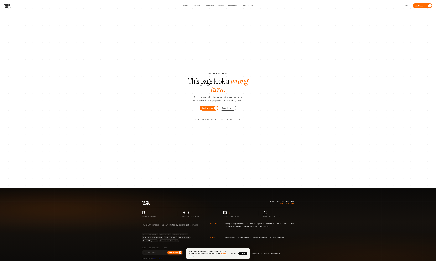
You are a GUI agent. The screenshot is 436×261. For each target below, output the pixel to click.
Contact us (248, 6)
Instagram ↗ (256, 253)
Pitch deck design (234, 226)
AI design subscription (277, 237)
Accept (242, 253)
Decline (233, 253)
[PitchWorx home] (8, 6)
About (185, 6)
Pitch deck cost (265, 226)
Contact (238, 119)
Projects (210, 6)
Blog (222, 119)
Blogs (279, 223)
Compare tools (243, 237)
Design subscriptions (259, 237)
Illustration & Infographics (168, 241)
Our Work (214, 119)
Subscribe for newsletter (154, 248)
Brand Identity (165, 234)
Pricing (221, 6)
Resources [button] (233, 6)
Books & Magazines (150, 241)
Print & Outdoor (184, 237)
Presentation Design (150, 234)
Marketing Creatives (179, 234)
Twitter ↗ (266, 253)
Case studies (269, 223)
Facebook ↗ (275, 253)
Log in (408, 6)
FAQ (285, 223)
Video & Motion (170, 237)
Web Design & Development (152, 237)
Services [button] (197, 6)
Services (205, 119)
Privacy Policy (157, 259)
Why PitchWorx (238, 223)
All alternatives (230, 237)
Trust (292, 223)
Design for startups (250, 226)
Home (197, 119)
